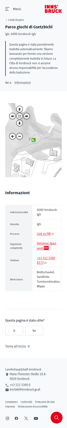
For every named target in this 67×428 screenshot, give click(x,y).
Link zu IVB (44, 233)
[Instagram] (7, 418)
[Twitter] (26, 418)
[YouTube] (36, 418)
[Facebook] (16, 418)
